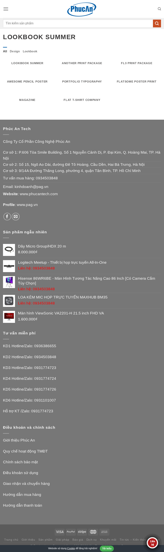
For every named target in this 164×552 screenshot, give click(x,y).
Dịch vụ (91, 539)
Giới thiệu (28, 539)
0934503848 (47, 178)
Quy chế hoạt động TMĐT (25, 451)
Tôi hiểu (107, 548)
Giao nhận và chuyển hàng (26, 483)
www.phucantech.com (39, 194)
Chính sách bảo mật (20, 462)
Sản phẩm (45, 539)
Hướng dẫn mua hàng (22, 494)
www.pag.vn (27, 205)
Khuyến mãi (108, 539)
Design (15, 51)
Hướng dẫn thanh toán (22, 505)
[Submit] (157, 23)
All (5, 51)
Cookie (71, 548)
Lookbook (30, 51)
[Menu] (6, 9)
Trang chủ (11, 539)
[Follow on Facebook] (7, 217)
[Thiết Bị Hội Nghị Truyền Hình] (82, 9)
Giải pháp (62, 539)
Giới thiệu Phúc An (19, 440)
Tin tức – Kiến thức (133, 539)
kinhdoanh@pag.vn (31, 187)
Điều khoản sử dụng (20, 473)
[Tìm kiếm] (159, 9)
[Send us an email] (16, 217)
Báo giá (77, 539)
